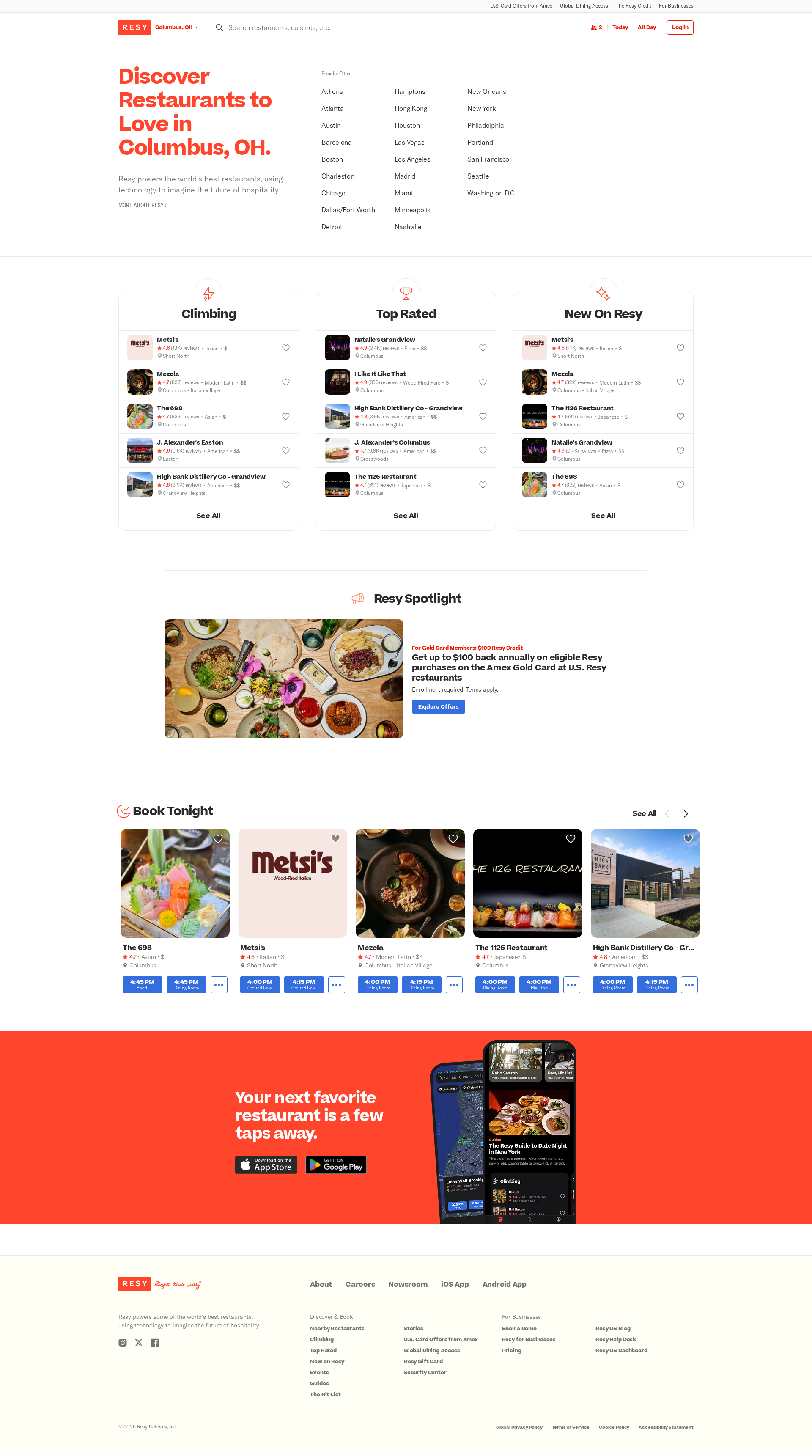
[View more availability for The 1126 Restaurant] (571, 984)
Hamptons (410, 91)
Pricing (511, 1350)
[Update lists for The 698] (286, 416)
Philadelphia (485, 125)
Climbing (322, 1339)
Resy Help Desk (615, 1339)
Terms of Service (571, 1427)
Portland (480, 142)
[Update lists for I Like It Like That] (483, 382)
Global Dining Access (584, 5)
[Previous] (667, 813)
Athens (332, 91)
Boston (332, 159)
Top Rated (323, 1350)
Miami (404, 193)
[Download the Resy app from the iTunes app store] (266, 1165)
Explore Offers (438, 707)
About (321, 1285)
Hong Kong (411, 108)
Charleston (337, 176)
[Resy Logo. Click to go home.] (134, 27)
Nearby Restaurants (337, 1328)
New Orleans (486, 91)
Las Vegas (410, 142)
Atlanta (332, 108)
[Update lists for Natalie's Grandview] (483, 347)
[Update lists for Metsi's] (286, 347)
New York (481, 108)
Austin (331, 125)
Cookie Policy (614, 1427)
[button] (209, 311)
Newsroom (408, 1285)
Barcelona (336, 142)
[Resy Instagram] (122, 1342)
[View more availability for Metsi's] (336, 984)
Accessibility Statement (666, 1427)
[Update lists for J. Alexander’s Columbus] (483, 450)
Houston (407, 125)
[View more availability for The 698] (219, 984)
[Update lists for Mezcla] (286, 382)
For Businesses (676, 5)
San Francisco (488, 159)
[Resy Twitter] (138, 1342)
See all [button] (209, 516)
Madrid (405, 176)
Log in (680, 27)
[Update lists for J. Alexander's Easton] (286, 450)
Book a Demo (519, 1328)
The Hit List (325, 1394)
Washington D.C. (491, 193)
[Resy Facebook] (155, 1342)
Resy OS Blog (612, 1328)
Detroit (331, 226)
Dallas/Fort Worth (348, 210)
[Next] (685, 813)
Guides (319, 1383)
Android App (505, 1285)
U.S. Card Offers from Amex (521, 5)
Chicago (333, 193)
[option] (406, 678)
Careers (360, 1285)
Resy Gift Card (423, 1361)
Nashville (408, 226)
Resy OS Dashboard (621, 1350)
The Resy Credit (633, 5)
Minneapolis (413, 210)
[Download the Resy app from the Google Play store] (336, 1165)
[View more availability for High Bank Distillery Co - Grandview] (689, 984)
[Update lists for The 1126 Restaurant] (483, 485)
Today (620, 27)
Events (319, 1372)
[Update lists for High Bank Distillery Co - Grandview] (286, 485)
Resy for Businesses (529, 1339)
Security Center (425, 1372)
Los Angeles (413, 159)
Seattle (478, 176)
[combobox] (285, 27)
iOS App (455, 1285)
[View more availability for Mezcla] (454, 984)
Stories (413, 1328)
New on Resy (327, 1361)
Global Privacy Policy (519, 1427)
